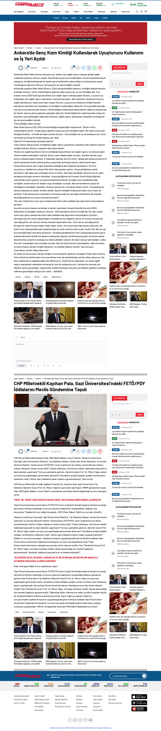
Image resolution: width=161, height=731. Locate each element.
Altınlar (79, 696)
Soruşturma (52, 612)
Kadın (76, 11)
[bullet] (48, 365)
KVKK (87, 728)
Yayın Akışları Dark (41, 699)
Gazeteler (126, 11)
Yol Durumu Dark (20, 699)
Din (81, 18)
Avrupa (65, 18)
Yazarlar (113, 11)
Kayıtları (28, 277)
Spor (67, 11)
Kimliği (36, 277)
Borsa (16, 685)
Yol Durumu (123, 685)
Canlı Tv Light (19, 703)
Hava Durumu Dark (21, 696)
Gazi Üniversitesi (29, 612)
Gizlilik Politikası (71, 728)
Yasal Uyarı (107, 728)
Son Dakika (18, 11)
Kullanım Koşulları (96, 728)
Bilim (17, 612)
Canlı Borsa (59, 696)
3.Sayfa (56, 18)
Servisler (32, 11)
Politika (105, 18)
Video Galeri (98, 699)
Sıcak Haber (98, 710)
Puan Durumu (81, 685)
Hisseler (95, 685)
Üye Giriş (111, 696)
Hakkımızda (54, 728)
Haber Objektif (19, 48)
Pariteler (108, 685)
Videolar (101, 11)
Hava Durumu (64, 685)
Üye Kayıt (112, 699)
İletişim (61, 728)
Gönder (21, 365)
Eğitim (88, 18)
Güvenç (18, 277)
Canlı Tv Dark (39, 696)
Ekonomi (57, 11)
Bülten (73, 18)
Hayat (96, 18)
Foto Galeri (88, 11)
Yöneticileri (64, 612)
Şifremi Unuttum (115, 703)
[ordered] (44, 365)
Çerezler (81, 728)
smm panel (38, 710)
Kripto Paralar (140, 685)
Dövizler (79, 699)
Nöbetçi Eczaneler (42, 703)
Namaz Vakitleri (31, 685)
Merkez (41, 612)
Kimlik (45, 277)
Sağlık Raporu (56, 277)
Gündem (44, 11)
